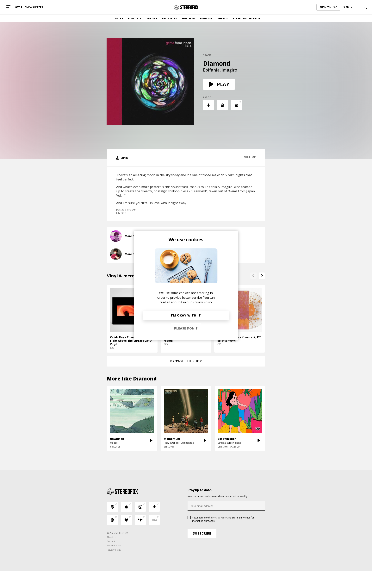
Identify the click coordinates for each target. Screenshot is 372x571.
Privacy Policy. (203, 302)
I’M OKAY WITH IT (186, 315)
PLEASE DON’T (186, 328)
